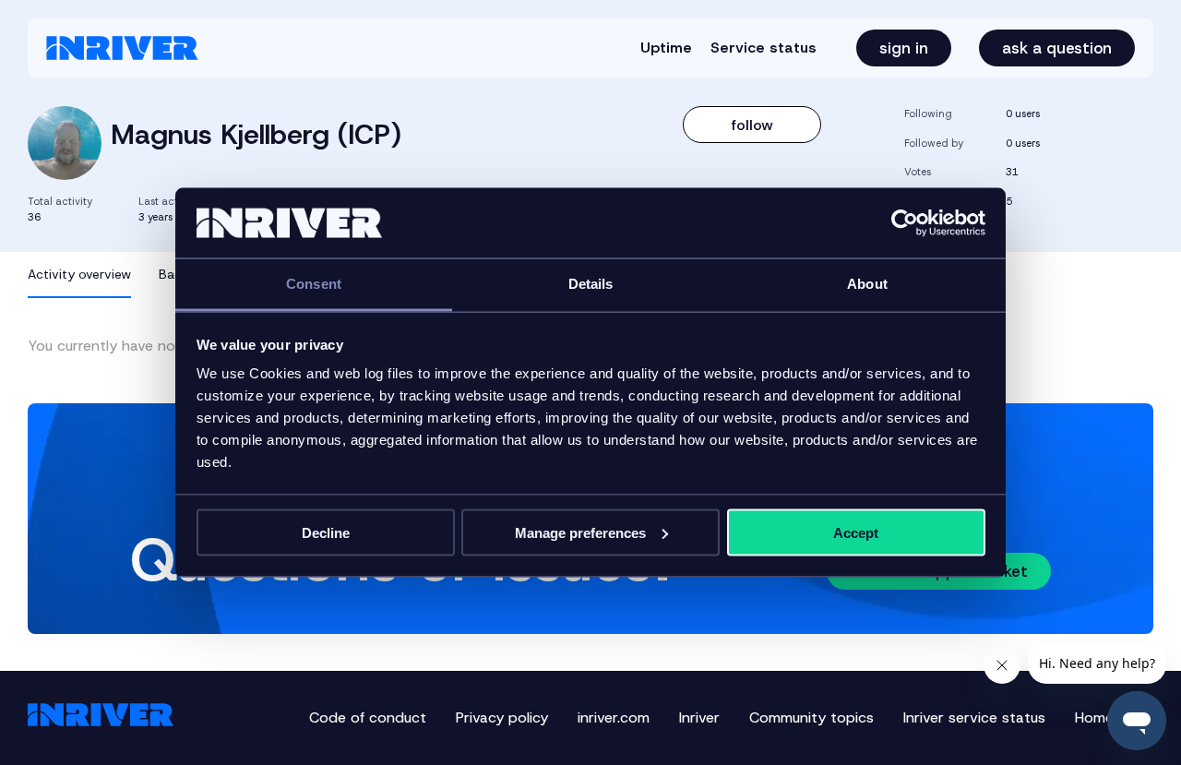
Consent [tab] (313, 284)
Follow (752, 125)
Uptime (666, 47)
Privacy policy (502, 717)
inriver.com (614, 717)
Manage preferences (580, 532)
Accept (855, 532)
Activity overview (79, 274)
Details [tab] (591, 284)
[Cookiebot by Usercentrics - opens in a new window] (904, 223)
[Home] (122, 48)
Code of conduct (367, 717)
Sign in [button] (903, 48)
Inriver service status (974, 717)
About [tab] (867, 284)
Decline (326, 532)
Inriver (699, 717)
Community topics (811, 717)
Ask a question (1057, 48)
